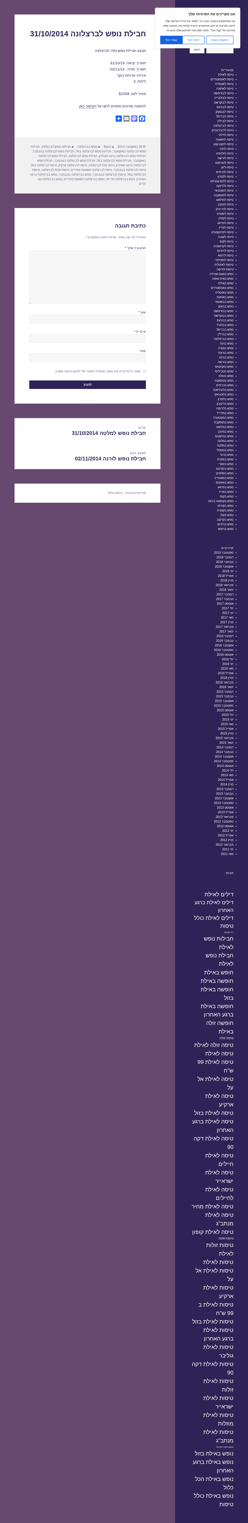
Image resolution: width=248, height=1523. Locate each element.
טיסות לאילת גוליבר (218, 1351)
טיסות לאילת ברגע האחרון (218, 1334)
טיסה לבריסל (224, 116)
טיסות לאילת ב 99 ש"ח (215, 1308)
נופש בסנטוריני (223, 478)
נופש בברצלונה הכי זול (120, 179)
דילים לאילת (219, 894)
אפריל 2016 (225, 673)
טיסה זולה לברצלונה (102, 165)
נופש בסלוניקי (224, 473)
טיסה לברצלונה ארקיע (72, 165)
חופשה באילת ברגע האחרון (217, 1010)
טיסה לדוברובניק (222, 130)
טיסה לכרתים (224, 172)
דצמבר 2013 (224, 789)
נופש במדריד (224, 413)
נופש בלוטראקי (223, 394)
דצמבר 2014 (224, 747)
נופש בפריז (226, 491)
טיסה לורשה (225, 158)
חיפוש (197, 49)
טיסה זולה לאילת (213, 1045)
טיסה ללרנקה (224, 186)
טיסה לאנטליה (224, 84)
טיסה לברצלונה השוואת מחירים (91, 169)
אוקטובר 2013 (224, 798)
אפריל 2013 (225, 812)
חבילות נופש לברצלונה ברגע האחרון (122, 156)
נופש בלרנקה (224, 408)
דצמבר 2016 (224, 636)
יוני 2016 (227, 664)
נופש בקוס (226, 496)
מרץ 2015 (226, 733)
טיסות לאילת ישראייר (218, 1402)
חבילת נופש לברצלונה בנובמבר (74, 160)
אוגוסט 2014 (225, 765)
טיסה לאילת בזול (213, 1113)
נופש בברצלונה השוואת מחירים (84, 179)
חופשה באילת (217, 981)
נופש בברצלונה (223, 338)
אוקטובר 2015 (224, 701)
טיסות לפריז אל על (224, 1447)
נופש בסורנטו (224, 468)
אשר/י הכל (171, 40)
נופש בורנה (226, 357)
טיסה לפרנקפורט (222, 232)
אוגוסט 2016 (225, 654)
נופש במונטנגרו (223, 417)
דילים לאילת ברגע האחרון (214, 906)
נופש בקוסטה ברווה (220, 501)
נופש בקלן (226, 515)
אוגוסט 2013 (225, 807)
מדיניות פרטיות (136, 493)
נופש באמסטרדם (222, 287)
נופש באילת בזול (214, 1453)
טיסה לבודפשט (223, 93)
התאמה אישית (219, 40)
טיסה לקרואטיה (223, 246)
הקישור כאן (87, 106)
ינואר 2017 (226, 631)
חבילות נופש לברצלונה (56, 146)
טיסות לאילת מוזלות (218, 1419)
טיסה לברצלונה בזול (44, 165)
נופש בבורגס (225, 320)
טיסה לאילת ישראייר (219, 1176)
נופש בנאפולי (224, 450)
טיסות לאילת (218, 1262)
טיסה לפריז (226, 227)
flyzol (107, 146)
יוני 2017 (227, 613)
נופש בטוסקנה (224, 380)
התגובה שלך (135, 248)
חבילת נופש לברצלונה (83, 156)
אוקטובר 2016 (224, 645)
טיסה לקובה (225, 237)
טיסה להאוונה (224, 139)
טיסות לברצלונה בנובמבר (109, 174)
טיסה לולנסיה (224, 153)
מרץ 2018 (226, 580)
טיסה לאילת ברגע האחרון (212, 1125)
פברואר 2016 (224, 682)
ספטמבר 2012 (223, 821)
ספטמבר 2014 (223, 761)
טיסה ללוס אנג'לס (221, 181)
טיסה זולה (226, 1038)
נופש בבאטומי (224, 301)
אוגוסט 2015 (225, 710)
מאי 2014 (227, 775)
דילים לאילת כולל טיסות (213, 922)
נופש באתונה (225, 297)
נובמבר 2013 (224, 793)
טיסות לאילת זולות (218, 1385)
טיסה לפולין (226, 218)
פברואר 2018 (224, 585)
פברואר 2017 (224, 626)
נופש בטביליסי (224, 371)
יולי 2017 (227, 608)
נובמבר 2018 (224, 562)
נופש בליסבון (225, 403)
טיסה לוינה (226, 148)
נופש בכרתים (224, 385)
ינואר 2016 (226, 687)
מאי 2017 (227, 617)
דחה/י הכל (193, 40)
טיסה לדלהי (225, 135)
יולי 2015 (227, 715)
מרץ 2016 (226, 677)
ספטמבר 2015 (223, 705)
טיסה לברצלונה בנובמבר (130, 169)
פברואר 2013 (224, 816)
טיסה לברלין (225, 121)
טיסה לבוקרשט (223, 102)
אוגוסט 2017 (225, 603)
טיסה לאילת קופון (212, 1232)
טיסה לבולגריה (223, 97)
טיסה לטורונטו (224, 162)
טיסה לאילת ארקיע (219, 1100)
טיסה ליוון (227, 167)
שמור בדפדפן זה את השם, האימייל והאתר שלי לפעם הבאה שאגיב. (97, 371)
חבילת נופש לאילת (219, 959)
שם (142, 312)
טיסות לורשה (225, 269)
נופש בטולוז (226, 376)
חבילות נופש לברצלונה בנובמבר (53, 151)
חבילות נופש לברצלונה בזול (93, 151)
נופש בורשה (225, 362)
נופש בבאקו (225, 306)
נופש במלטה (225, 445)
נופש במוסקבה (223, 422)
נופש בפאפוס (224, 482)
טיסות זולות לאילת (219, 1249)
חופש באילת (218, 972)
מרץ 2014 (226, 784)
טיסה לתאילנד (224, 260)
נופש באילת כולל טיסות (213, 1500)
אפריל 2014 (225, 779)
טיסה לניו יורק (224, 209)
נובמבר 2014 (224, 752)
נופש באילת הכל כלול (214, 1483)
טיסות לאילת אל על (214, 1274)
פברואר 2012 (224, 844)
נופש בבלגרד (224, 325)
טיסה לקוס (226, 241)
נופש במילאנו (224, 427)
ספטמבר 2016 (223, 650)
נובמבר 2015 (224, 696)
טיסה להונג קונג (223, 144)
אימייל (140, 331)
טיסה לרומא (225, 255)
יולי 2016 (227, 659)
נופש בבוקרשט (223, 315)
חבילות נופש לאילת (218, 943)
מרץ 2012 (226, 840)
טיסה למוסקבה (223, 195)
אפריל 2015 (225, 728)
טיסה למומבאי (224, 190)
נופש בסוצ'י (226, 464)
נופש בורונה (225, 352)
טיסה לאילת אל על (215, 1083)
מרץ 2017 (226, 622)
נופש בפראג (225, 487)
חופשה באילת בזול (217, 993)
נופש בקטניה (225, 510)
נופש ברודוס (225, 524)
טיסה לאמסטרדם (222, 79)
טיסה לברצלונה (223, 125)
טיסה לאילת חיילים (219, 1159)
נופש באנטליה (224, 292)
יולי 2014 (227, 770)
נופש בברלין (225, 334)
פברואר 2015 (224, 738)
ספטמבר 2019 (223, 552)
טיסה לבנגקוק (224, 111)
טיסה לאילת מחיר (212, 1206)
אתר (143, 351)
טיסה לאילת (225, 74)
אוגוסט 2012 (225, 826)
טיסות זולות (226, 1238)
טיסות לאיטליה (223, 264)
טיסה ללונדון (225, 176)
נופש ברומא (225, 529)
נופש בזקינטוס (224, 366)
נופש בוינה (226, 343)
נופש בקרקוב (225, 519)
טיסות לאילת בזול (212, 1321)
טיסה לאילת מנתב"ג (219, 1219)
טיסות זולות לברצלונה (55, 169)
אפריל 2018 (225, 575)
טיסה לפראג (225, 223)
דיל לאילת (228, 932)
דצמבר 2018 (224, 557)
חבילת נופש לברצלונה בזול (114, 160)
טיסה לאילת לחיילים (219, 1193)
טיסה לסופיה (225, 213)
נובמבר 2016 (224, 640)
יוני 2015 (227, 719)
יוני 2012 (227, 830)
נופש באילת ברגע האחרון (213, 1466)
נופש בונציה (225, 348)
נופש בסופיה (225, 459)
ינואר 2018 (226, 589)
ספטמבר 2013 (223, 803)
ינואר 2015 (226, 742)
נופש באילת (225, 283)
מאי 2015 (227, 724)
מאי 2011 (227, 854)
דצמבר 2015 (224, 691)
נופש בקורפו (225, 505)
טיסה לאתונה (224, 88)
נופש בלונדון (225, 399)
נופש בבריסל (224, 329)
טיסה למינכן (225, 204)
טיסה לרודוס (225, 250)
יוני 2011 (227, 849)
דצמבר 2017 (224, 594)
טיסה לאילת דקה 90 (213, 1142)
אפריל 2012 (225, 835)
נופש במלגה (225, 440)
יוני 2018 (227, 571)
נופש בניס (226, 454)
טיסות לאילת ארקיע (218, 1291)
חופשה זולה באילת (219, 1027)
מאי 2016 (227, 668)
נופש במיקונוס (224, 436)
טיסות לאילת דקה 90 (212, 1368)
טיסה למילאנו (224, 199)
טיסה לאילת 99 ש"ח (215, 1066)
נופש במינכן (225, 431)
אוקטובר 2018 (224, 566)
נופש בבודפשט (223, 311)
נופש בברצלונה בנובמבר (75, 174)
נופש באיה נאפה (222, 278)
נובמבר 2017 (224, 599)
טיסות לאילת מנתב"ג (218, 1436)
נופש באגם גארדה (221, 274)
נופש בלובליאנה (223, 389)
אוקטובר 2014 (224, 756)
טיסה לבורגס (225, 107)
